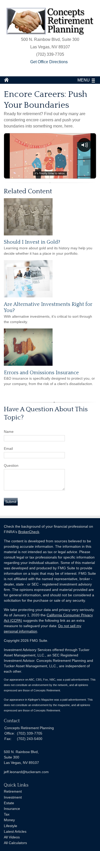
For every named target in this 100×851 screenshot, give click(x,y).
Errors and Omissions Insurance (41, 373)
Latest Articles (15, 831)
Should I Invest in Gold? (32, 242)
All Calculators (15, 843)
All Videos (12, 837)
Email (8, 448)
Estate (9, 803)
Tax (6, 814)
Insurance (12, 809)
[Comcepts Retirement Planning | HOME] (50, 34)
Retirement (13, 791)
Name (9, 431)
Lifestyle (10, 826)
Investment (13, 797)
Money (9, 820)
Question (11, 465)
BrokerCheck (28, 532)
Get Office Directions (49, 62)
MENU (83, 80)
